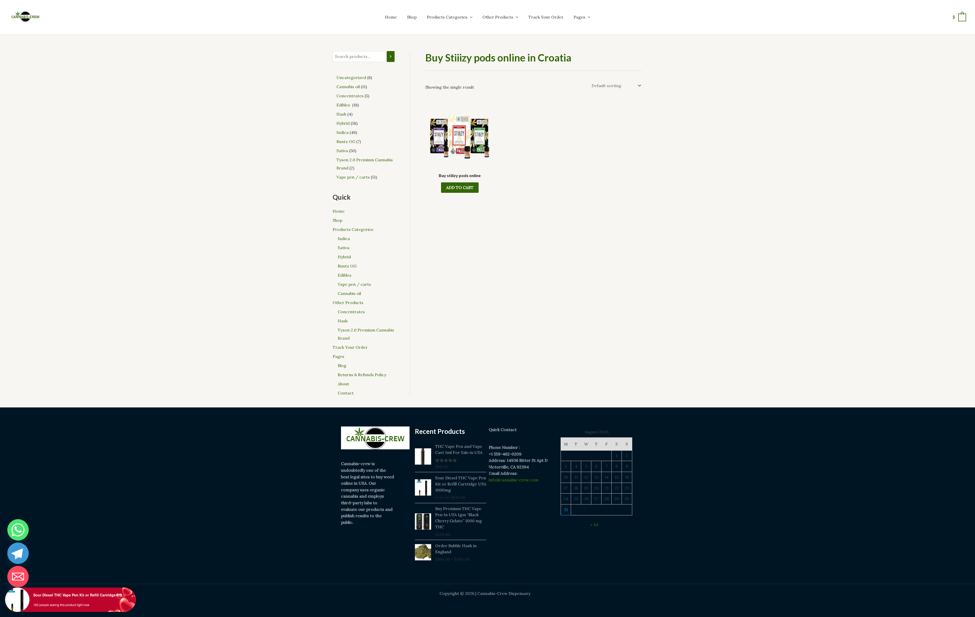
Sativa (343, 247)
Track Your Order (545, 17)
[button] (470, 17)
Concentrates (351, 311)
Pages (579, 17)
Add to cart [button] (460, 187)
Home (391, 17)
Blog (342, 365)
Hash (343, 320)
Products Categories (447, 17)
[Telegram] (18, 553)
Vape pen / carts (354, 284)
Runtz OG (347, 265)
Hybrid (344, 256)
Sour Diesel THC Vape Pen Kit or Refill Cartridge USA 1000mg (80, 594)
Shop (412, 17)
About (343, 383)
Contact (346, 392)
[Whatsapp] (18, 530)
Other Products (497, 17)
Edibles (345, 275)
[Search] (391, 56)
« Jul (594, 524)
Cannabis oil (349, 293)
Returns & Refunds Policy (362, 374)
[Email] (18, 576)
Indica (344, 238)
